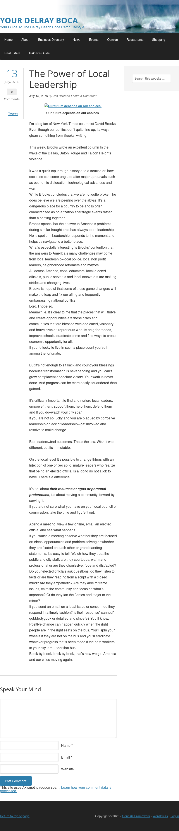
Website (67, 768)
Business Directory (51, 39)
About (25, 39)
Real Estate (12, 53)
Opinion (112, 39)
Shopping (158, 39)
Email (65, 757)
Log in (174, 816)
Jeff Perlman (61, 96)
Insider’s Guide (39, 53)
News (76, 39)
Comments (12, 99)
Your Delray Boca (39, 20)
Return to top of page (14, 816)
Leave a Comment (83, 96)
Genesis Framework (136, 816)
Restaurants (135, 39)
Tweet (13, 113)
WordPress (160, 816)
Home (8, 39)
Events (93, 39)
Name (66, 745)
